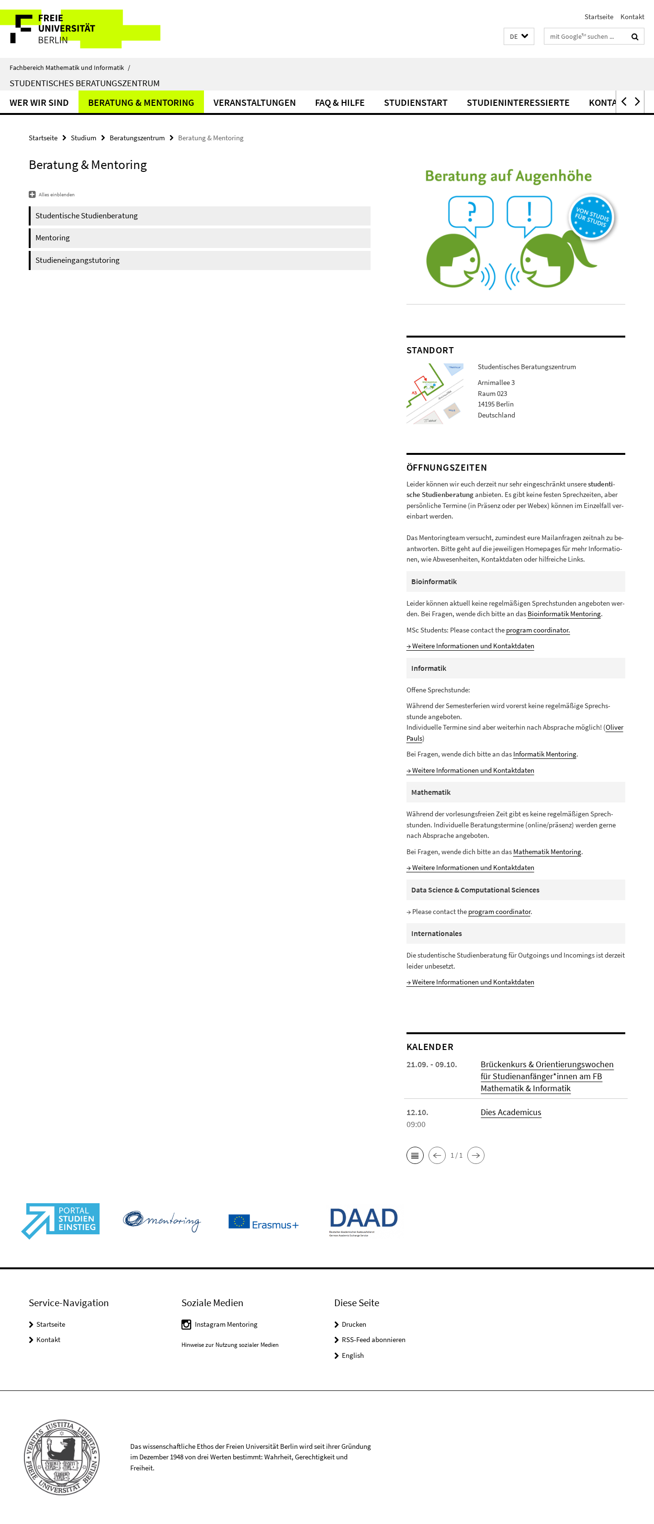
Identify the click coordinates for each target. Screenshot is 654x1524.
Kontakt (632, 16)
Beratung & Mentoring (141, 102)
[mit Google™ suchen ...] (635, 36)
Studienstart (416, 102)
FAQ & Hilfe (340, 102)
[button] (519, 36)
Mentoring (52, 237)
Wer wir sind (39, 102)
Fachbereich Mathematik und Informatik (70, 67)
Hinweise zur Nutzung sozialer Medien (230, 1345)
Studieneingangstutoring (77, 260)
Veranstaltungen (255, 102)
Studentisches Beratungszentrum (85, 83)
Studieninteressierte (518, 102)
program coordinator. (538, 629)
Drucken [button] (354, 1324)
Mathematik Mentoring (547, 851)
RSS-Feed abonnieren (374, 1339)
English (353, 1355)
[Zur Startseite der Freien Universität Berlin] (80, 29)
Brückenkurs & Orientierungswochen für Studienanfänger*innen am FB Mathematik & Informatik (547, 1076)
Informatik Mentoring (544, 753)
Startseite (599, 16)
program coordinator (499, 911)
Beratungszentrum (137, 137)
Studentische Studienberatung (86, 215)
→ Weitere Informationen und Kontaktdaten (470, 645)
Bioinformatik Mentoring (564, 613)
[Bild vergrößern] (434, 392)
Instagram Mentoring (226, 1324)
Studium (83, 137)
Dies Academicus (511, 1112)
